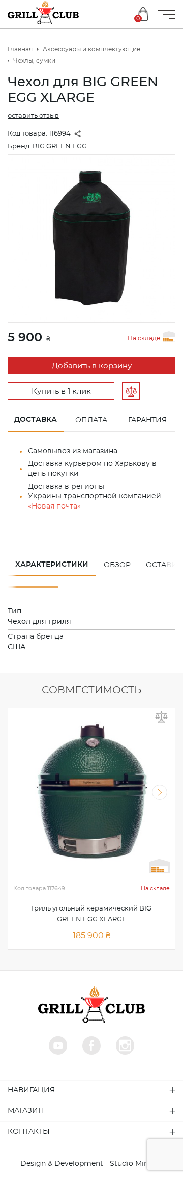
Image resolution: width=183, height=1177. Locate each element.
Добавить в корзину (92, 366)
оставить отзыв (33, 116)
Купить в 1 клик (61, 391)
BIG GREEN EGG (60, 146)
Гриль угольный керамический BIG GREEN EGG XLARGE (91, 914)
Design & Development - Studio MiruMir (91, 1163)
